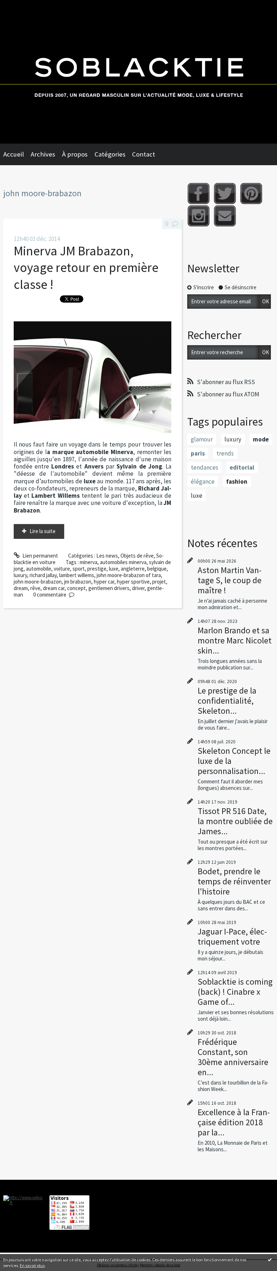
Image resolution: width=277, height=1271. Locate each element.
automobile (38, 568)
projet (159, 581)
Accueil (13, 154)
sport (78, 568)
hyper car (104, 581)
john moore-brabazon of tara (129, 575)
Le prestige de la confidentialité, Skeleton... (227, 700)
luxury (20, 575)
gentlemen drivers (108, 588)
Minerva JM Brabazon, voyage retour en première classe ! (86, 268)
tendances (204, 467)
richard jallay (43, 575)
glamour (202, 439)
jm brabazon (77, 581)
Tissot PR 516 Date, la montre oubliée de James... (235, 821)
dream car (54, 588)
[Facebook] (199, 193)
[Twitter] (225, 193)
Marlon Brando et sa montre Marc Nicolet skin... (235, 640)
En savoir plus (32, 1265)
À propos (75, 154)
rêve (35, 588)
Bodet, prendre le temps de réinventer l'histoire (234, 881)
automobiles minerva (123, 562)
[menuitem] (17, 154)
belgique (157, 568)
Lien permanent (39, 555)
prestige (96, 568)
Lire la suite (43, 531)
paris (198, 453)
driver (138, 588)
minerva (88, 562)
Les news (107, 555)
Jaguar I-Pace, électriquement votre (232, 936)
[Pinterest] (251, 193)
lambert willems (76, 575)
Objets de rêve (137, 555)
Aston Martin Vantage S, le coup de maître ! (229, 580)
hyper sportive (133, 581)
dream (21, 588)
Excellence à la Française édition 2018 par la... (234, 1122)
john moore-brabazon (38, 581)
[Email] (225, 216)
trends (225, 453)
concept (76, 588)
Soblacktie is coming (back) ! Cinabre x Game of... (235, 991)
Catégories (110, 154)
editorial (242, 467)
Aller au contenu (21, 6)
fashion (236, 481)
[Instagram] (199, 216)
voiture (62, 568)
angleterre (133, 568)
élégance (203, 481)
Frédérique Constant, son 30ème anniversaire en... (233, 1057)
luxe (113, 568)
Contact (143, 154)
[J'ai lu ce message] (270, 1259)
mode (261, 439)
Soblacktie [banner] (138, 72)
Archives (43, 154)
